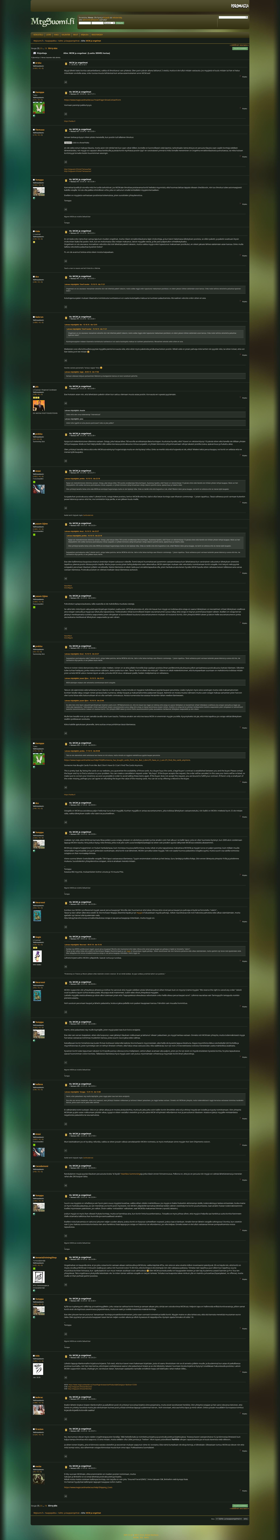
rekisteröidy (117, 17)
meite (38, 1466)
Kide (37, 231)
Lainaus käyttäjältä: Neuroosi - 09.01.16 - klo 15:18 (83, 945)
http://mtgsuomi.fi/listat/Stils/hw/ (80, 1389)
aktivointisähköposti (91, 20)
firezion (39, 1429)
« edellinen (234, 45)
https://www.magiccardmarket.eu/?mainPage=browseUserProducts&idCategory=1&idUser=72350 (103, 1385)
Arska (38, 62)
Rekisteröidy (97, 35)
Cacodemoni (41, 1166)
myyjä (139, 912)
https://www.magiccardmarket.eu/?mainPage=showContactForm (92, 100)
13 (46, 48)
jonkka (38, 433)
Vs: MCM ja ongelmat (80, 91)
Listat (48, 35)
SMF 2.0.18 (128, 1535)
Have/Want (68, 586)
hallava (39, 1084)
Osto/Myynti (68, 588)
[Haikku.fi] (34, 116)
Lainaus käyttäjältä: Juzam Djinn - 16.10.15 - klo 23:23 (84, 678)
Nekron (39, 317)
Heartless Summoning (130, 1173)
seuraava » (244, 45)
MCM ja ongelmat (78, 62)
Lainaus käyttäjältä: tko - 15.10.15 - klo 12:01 (81, 325)
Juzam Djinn (41, 523)
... (44, 48)
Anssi (38, 471)
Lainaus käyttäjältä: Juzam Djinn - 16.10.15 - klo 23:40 (84, 701)
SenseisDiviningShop (46, 1257)
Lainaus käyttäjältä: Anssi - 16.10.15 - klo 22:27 (82, 531)
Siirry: (213, 1519)
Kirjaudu (85, 35)
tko (37, 276)
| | (38, 68)
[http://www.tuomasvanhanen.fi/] (34, 199)
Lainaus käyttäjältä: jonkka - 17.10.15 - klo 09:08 (82, 751)
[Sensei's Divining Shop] (34, 1291)
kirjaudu (106, 17)
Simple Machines (152, 1535)
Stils (37, 1355)
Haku (56, 35)
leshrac (39, 1397)
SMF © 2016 (139, 1535)
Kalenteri (66, 35)
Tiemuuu (39, 129)
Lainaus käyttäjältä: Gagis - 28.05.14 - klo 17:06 (82, 372)
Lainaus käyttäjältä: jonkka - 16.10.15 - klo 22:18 (82, 479)
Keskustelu (38, 35)
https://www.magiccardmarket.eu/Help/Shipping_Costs (88, 1487)
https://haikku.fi (69, 121)
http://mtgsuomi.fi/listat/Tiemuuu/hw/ (77, 169)
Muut (75, 35)
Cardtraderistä (88, 515)
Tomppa (39, 179)
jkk (36, 386)
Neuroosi (40, 902)
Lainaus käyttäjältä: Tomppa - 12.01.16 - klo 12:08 (83, 1092)
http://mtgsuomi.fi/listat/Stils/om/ (80, 1387)
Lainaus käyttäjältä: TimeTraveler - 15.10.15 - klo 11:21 (85, 284)
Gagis (38, 937)
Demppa (39, 92)
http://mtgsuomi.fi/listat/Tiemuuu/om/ (77, 171)
